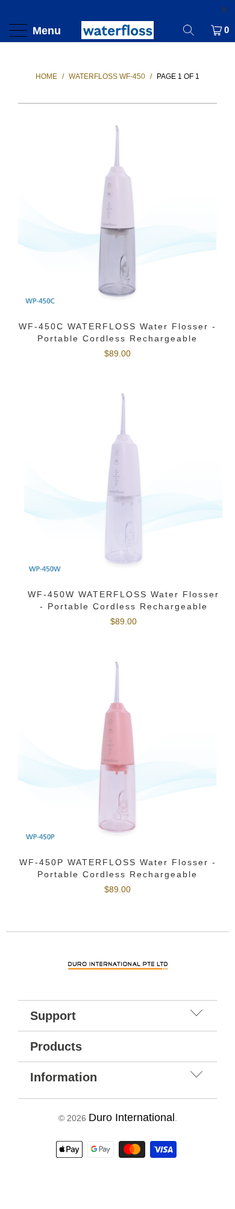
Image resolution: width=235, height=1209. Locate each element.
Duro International (132, 1117)
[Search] (193, 30)
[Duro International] (118, 30)
